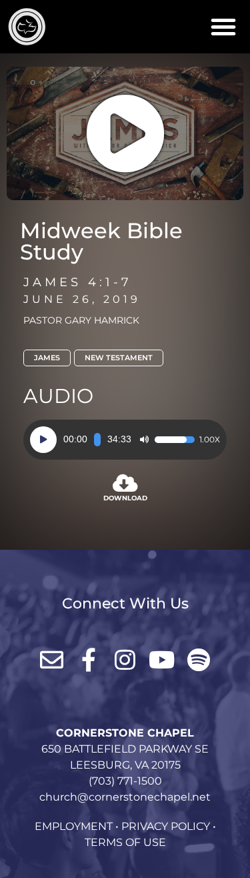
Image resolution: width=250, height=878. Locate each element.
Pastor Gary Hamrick (81, 320)
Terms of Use (125, 842)
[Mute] (144, 440)
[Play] (43, 439)
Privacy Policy (165, 826)
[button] (223, 27)
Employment (74, 826)
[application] (125, 439)
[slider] (97, 439)
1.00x (209, 440)
